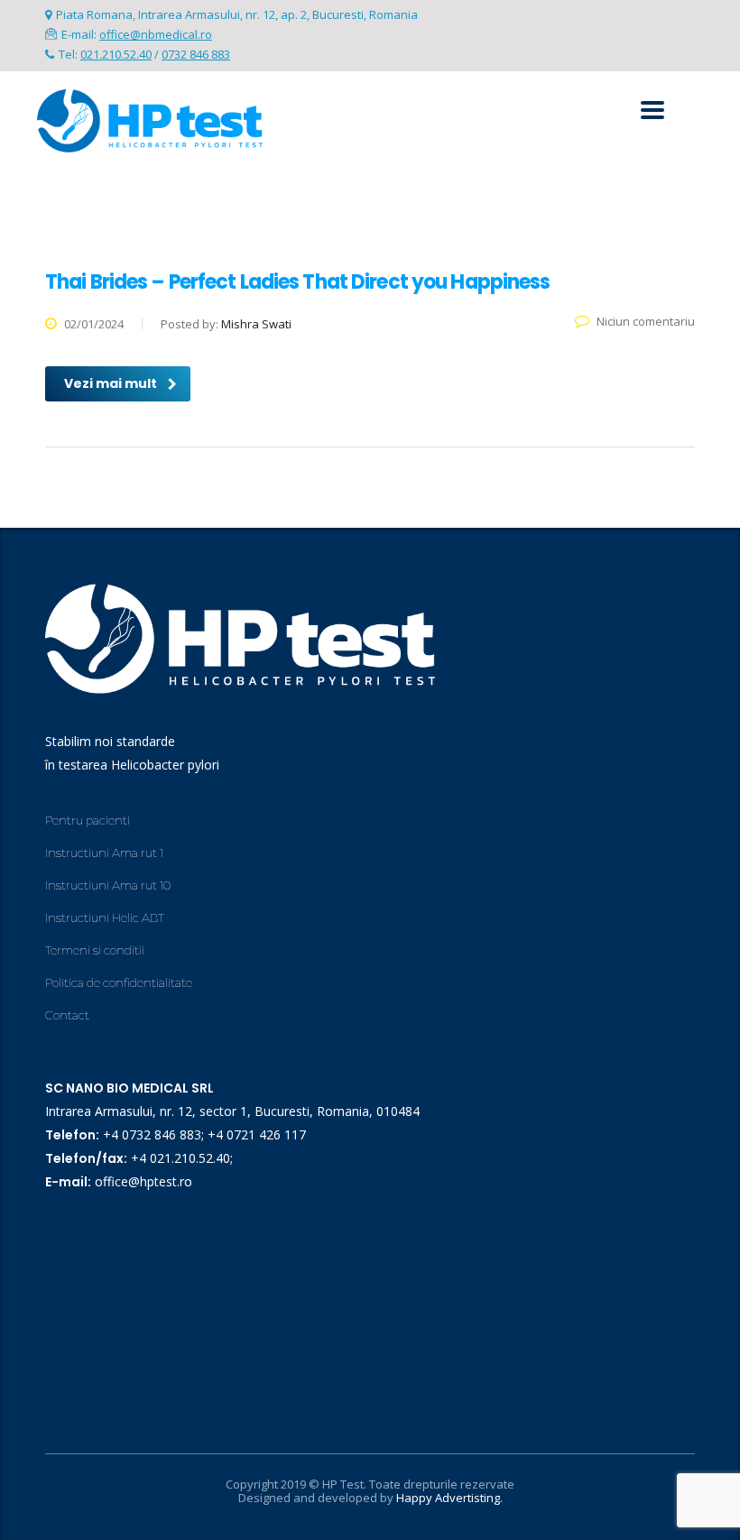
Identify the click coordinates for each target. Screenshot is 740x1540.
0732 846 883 (196, 54)
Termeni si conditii (94, 950)
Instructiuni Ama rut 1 (104, 852)
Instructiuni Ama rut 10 (108, 885)
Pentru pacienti (87, 820)
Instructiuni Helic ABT (104, 917)
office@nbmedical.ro (155, 34)
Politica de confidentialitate (118, 982)
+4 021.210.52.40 (180, 1158)
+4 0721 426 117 (257, 1134)
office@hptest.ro (143, 1181)
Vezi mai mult (110, 383)
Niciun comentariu (646, 321)
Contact (67, 1015)
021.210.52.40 (116, 54)
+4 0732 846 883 (152, 1134)
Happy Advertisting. (449, 1497)
